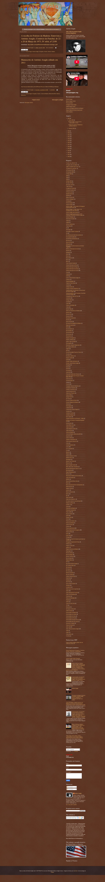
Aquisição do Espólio (70, 218)
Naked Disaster (69, 486)
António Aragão (35, 51)
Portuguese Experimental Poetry (73, 541)
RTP (67, 561)
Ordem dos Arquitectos (71, 499)
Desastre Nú (68, 316)
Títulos (67, 601)
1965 (67, 179)
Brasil (67, 254)
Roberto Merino (69, 560)
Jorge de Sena (69, 426)
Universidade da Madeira (71, 612)
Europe (67, 368)
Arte (67, 233)
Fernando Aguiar (69, 380)
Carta (67, 272)
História (49, 51)
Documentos (68, 336)
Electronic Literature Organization (73, 345)
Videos (67, 632)
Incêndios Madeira (70, 414)
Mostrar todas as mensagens (52, 29)
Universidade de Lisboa (71, 616)
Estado (67, 359)
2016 (69, 146)
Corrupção (68, 301)
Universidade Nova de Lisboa (72, 621)
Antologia (68, 201)
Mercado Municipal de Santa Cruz (73, 468)
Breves (67, 256)
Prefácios (68, 543)
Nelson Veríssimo (69, 491)
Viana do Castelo (69, 625)
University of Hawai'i (70, 623)
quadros (67, 547)
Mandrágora (68, 459)
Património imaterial (70, 510)
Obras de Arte (69, 497)
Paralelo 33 (68, 504)
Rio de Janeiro (69, 558)
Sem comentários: (50, 47)
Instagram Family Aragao (71, 104)
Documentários (69, 332)
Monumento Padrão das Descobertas (73, 475)
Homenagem (68, 405)
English (67, 348)
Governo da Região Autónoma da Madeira (74, 108)
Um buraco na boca (70, 608)
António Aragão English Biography (73, 658)
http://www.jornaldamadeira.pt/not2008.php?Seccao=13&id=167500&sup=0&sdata (39, 86)
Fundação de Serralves (71, 387)
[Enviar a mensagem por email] (21, 49)
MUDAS (67, 479)
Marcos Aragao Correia (71, 101)
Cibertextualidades (70, 281)
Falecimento (68, 378)
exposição (68, 372)
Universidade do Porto (70, 617)
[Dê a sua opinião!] (23, 49)
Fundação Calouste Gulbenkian (72, 386)
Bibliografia (68, 244)
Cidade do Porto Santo (70, 283)
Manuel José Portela (70, 461)
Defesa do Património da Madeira (73, 310)
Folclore (45, 51)
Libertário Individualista (71, 439)
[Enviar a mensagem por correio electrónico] (55, 47)
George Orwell (69, 396)
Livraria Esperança (70, 444)
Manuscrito (23, 95)
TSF (67, 605)
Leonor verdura (69, 437)
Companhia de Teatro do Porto (72, 296)
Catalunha (68, 274)
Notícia (67, 493)
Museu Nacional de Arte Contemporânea (74, 484)
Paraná (67, 506)
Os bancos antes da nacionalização (73, 501)
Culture (67, 307)
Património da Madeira (70, 508)
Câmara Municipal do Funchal (72, 270)
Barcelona (68, 240)
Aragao (67, 220)
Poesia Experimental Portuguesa (73, 530)
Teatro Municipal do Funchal (72, 592)
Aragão (67, 222)
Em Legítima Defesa (70, 346)
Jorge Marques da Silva (71, 428)
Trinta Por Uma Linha (70, 603)
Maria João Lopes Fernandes (72, 466)
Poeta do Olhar (69, 531)
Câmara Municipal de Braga (72, 266)
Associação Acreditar (70, 236)
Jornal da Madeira (69, 432)
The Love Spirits (69, 102)
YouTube (68, 636)
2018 (69, 142)
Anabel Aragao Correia (70, 106)
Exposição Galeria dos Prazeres (72, 374)
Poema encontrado (70, 522)
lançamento (68, 435)
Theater (67, 599)
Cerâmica (68, 279)
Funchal (67, 384)
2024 (69, 130)
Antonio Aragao (29, 51)
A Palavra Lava (69, 191)
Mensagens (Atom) (29, 102)
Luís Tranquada (69, 448)
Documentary (69, 334)
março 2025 (71, 120)
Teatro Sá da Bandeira (70, 594)
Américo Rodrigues (70, 199)
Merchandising (69, 470)
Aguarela (68, 195)
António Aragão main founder (72, 212)
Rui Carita (68, 567)
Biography (68, 252)
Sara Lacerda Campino (71, 583)
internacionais (69, 423)
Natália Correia (69, 488)
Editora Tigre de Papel (70, 341)
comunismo (68, 298)
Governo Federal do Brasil (71, 400)
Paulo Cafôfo (68, 511)
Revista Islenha (69, 552)
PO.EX (67, 519)
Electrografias (69, 343)
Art (66, 227)
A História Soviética (70, 190)
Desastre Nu (68, 314)
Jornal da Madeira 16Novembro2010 (48, 93)
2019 (69, 140)
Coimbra (68, 285)
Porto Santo (68, 535)
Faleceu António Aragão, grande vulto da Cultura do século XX (74, 643)
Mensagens (70, 786)
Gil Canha (68, 398)
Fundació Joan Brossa (70, 389)
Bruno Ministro (69, 257)
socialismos (68, 587)
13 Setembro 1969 (70, 172)
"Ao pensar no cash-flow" (71, 168)
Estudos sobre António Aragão (72, 363)
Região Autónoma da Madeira (72, 549)
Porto (67, 533)
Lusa (67, 450)
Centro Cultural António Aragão (72, 277)
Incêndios (68, 411)
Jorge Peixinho (69, 430)
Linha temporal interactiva (71, 441)
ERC (67, 350)
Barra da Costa (69, 242)
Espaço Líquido (69, 357)
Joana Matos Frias (70, 425)
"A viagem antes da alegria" (72, 164)
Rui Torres (68, 570)
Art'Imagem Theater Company (72, 231)
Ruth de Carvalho (69, 572)
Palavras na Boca (69, 502)
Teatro (67, 590)
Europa (67, 366)
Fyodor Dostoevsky (70, 391)
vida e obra (68, 626)
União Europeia (69, 610)
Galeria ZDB (68, 395)
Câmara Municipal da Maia (71, 265)
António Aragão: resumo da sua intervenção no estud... (74, 122)
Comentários (70, 789)
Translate (76, 751)
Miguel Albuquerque (70, 472)
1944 (67, 175)
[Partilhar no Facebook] (26, 49)
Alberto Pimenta (69, 197)
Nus (67, 495)
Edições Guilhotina (70, 339)
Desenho (68, 319)
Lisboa (67, 443)
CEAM (67, 275)
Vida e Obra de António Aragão (72, 628)
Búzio (67, 261)
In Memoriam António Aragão (72, 409)
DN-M (67, 326)
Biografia (68, 250)
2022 (69, 134)
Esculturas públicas (70, 355)
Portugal (68, 537)
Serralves (68, 585)
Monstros (68, 473)
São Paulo (68, 581)
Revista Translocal (70, 556)
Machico (58, 93)
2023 (69, 132)
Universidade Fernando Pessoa (72, 619)
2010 (69, 156)
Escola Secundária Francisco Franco (73, 352)
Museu (67, 482)
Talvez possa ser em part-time (72, 588)
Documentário (69, 330)
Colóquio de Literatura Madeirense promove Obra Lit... (75, 125)
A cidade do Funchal (70, 188)
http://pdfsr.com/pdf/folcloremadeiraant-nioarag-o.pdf (42, 44)
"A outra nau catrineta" (70, 162)
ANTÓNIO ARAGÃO (39, 6)
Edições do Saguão (70, 337)
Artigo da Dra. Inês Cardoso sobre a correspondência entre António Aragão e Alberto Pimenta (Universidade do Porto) (74, 736)
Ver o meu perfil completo (71, 804)
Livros (67, 446)
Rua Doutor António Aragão (71, 563)
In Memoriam (69, 407)
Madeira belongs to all (70, 455)
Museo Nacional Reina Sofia (72, 481)
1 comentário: (52, 89)
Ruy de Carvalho (69, 574)
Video (67, 630)
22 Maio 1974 (69, 181)
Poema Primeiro (69, 524)
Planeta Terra (69, 517)
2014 (69, 150)
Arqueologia (68, 226)
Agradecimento (69, 193)
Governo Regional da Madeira (72, 402)
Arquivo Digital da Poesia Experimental (74, 110)
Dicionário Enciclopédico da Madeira (73, 323)
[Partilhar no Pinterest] (27, 49)
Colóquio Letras (69, 286)
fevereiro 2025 (72, 128)
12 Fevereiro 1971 (70, 170)
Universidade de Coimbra (71, 614)
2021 (69, 136)
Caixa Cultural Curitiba (70, 263)
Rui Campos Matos (70, 565)
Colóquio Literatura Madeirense (72, 288)
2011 (69, 154)
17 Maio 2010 (69, 173)
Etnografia (41, 51)
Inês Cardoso (69, 416)
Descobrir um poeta (70, 317)
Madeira (53, 51)
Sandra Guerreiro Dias (70, 576)
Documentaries (69, 328)
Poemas (68, 526)
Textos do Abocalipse (70, 598)
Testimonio (68, 596)
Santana (68, 579)
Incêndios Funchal (70, 413)
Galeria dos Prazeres (70, 393)
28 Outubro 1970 (69, 184)
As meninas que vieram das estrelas (73, 235)
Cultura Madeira (69, 111)
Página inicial (36, 99)
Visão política (69, 634)
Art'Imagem (68, 229)
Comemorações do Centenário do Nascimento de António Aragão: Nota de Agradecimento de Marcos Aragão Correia (78, 678)
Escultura (68, 354)
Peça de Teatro (69, 513)
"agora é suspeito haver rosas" (72, 166)
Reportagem (68, 551)
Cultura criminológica (70, 305)
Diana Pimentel (69, 321)
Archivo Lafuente (69, 224)
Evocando (68, 370)
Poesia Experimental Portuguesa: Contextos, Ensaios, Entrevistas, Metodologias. (75, 651)
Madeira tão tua (69, 457)
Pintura (67, 515)
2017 (69, 144)
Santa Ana (68, 578)
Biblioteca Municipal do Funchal (72, 248)
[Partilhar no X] (24, 49)
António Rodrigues (70, 216)
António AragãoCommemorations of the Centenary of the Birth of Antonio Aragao (74, 214)
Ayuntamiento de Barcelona (72, 238)
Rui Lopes (68, 569)
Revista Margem (69, 554)
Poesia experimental (70, 528)
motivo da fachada (70, 477)
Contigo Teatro (69, 299)
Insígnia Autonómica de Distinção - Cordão (75, 418)
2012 (69, 152)
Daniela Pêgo (69, 308)
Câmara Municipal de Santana (72, 268)
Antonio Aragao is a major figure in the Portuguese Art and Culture (74, 210)
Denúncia (68, 312)
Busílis (67, 259)
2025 (69, 118)
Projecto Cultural (69, 545)
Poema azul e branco (70, 520)
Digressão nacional (70, 325)
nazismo (68, 490)
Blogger (52, 872)
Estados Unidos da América (72, 361)
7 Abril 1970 (68, 186)
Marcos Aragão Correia (71, 464)
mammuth (75, 870)
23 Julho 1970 (69, 182)
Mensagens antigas (57, 99)
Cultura (67, 303)
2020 (69, 138)
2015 (69, 148)
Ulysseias (68, 607)
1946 (67, 177)
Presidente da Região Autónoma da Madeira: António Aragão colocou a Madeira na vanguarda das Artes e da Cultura (78, 697)
